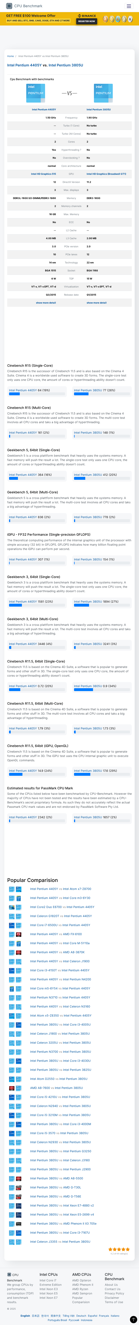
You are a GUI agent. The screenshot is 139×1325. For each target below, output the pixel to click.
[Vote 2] (115, 1249)
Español (92, 1315)
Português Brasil (57, 1320)
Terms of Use (114, 1302)
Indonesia (86, 1320)
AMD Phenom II (82, 1284)
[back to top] (133, 1319)
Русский (74, 1320)
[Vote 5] (128, 1249)
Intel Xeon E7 (49, 1297)
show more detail (46, 302)
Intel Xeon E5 (49, 1293)
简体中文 (56, 1315)
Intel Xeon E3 (49, 1289)
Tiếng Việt (69, 1315)
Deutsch (81, 1315)
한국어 (45, 1315)
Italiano (115, 1315)
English (25, 1315)
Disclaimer (112, 1297)
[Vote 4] (123, 1249)
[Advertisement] (69, 37)
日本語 (35, 1315)
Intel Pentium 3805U (66, 65)
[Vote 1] (110, 1249)
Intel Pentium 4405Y (24, 65)
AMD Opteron (81, 1280)
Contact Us (112, 1289)
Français (104, 1315)
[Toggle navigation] (129, 6)
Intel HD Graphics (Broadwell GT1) (106, 173)
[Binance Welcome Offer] (87, 15)
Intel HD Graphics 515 (43, 173)
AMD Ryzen (80, 1289)
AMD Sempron (82, 1293)
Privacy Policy (114, 1293)
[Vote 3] (119, 1249)
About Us (111, 1284)
